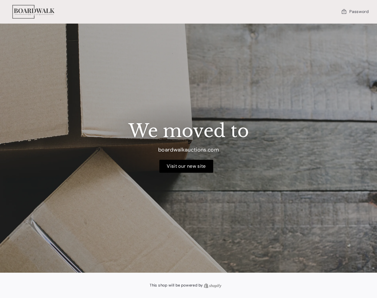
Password (359, 11)
